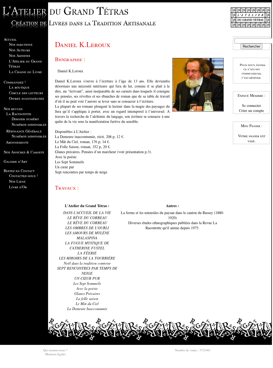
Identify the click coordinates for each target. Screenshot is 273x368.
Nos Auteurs (19, 49)
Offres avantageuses (26, 98)
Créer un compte (251, 110)
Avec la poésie (87, 288)
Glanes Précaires (87, 293)
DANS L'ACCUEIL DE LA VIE (87, 212)
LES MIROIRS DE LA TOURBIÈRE (87, 258)
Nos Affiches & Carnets (24, 151)
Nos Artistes (19, 55)
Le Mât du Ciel (87, 303)
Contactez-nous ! (23, 175)
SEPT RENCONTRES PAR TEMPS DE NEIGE (87, 271)
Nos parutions (20, 44)
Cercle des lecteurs (26, 92)
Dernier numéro (25, 118)
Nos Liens (17, 181)
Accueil (10, 39)
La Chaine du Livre (25, 71)
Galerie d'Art (15, 161)
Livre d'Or (18, 186)
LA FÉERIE (87, 253)
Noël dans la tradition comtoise (87, 263)
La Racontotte (18, 113)
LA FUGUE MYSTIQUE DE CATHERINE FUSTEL (87, 245)
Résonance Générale (24, 130)
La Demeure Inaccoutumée (87, 308)
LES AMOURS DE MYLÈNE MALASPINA (87, 235)
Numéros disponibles (29, 124)
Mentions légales (55, 354)
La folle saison (87, 298)
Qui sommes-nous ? (55, 350)
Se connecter (251, 105)
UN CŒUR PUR (87, 278)
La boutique (19, 87)
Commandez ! (15, 82)
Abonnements (17, 142)
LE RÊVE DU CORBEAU (87, 217)
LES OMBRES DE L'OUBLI (87, 227)
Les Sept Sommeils (87, 283)
